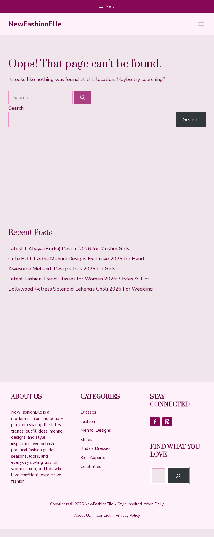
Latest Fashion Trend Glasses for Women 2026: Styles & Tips (79, 278)
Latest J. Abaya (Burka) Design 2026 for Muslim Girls (68, 248)
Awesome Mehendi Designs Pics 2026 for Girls (61, 268)
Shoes (86, 439)
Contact (103, 515)
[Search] (82, 97)
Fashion (88, 421)
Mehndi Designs (96, 430)
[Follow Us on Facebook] (155, 421)
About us (82, 515)
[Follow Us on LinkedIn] (167, 421)
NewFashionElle (35, 24)
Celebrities (91, 466)
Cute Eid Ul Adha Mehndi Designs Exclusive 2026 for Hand (76, 258)
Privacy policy (128, 515)
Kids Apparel (93, 457)
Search (16, 108)
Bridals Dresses (95, 448)
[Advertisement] (107, 177)
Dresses (88, 412)
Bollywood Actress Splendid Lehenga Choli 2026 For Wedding (80, 288)
